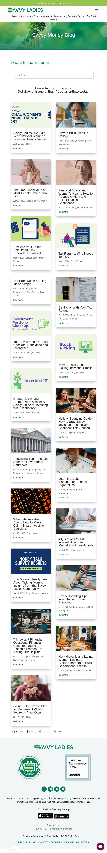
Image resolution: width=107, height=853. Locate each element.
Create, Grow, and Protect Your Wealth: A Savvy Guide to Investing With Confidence (30, 403)
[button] (100, 846)
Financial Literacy (34, 473)
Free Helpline (42, 3)
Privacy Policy (54, 825)
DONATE (43, 842)
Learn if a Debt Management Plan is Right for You (72, 482)
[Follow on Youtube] (63, 789)
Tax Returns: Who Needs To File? (75, 255)
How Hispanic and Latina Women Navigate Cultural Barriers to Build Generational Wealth (75, 661)
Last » (60, 731)
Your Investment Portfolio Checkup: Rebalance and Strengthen (30, 345)
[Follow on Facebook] (44, 789)
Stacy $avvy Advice (35, 292)
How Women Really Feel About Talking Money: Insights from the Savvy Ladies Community (30, 583)
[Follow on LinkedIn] (56, 789)
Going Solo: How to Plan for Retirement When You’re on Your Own (30, 709)
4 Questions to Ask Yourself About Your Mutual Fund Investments (75, 542)
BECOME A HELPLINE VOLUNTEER (70, 842)
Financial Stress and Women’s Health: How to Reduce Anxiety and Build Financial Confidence (75, 197)
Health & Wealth (39, 201)
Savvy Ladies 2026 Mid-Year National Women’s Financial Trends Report (29, 136)
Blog (29, 144)
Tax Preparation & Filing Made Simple (29, 282)
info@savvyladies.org (61, 829)
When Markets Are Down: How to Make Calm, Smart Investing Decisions (28, 523)
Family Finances (39, 258)
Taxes (16, 261)
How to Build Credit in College (73, 134)
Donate (54, 3)
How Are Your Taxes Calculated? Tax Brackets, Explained (27, 250)
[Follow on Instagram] (50, 789)
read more (18, 148)
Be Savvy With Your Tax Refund (75, 309)
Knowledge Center (35, 657)
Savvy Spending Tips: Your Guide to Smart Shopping (73, 599)
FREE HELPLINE (27, 842)
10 (47, 731)
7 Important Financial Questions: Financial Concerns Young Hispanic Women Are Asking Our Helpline (27, 646)
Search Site (65, 3)
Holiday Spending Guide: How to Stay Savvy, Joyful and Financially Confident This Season (75, 423)
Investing (36, 353)
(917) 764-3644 (42, 829)
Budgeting (36, 470)
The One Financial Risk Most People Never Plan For (30, 193)
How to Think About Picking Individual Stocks (75, 366)
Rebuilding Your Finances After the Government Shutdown (30, 462)
